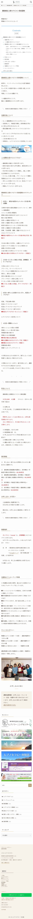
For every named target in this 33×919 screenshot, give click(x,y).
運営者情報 (3, 848)
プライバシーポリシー (6, 847)
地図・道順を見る (5, 862)
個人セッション (4, 878)
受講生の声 (3, 885)
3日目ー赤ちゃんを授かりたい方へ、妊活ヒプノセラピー (19, 52)
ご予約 (2, 875)
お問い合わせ (4, 902)
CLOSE (16, 33)
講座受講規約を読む (10, 705)
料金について (8, 57)
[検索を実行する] (30, 785)
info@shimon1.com (6, 907)
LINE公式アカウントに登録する (16, 895)
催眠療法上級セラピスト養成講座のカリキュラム (17, 44)
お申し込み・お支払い (10, 61)
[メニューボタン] (2, 2)
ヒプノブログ (8, 796)
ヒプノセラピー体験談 (10, 807)
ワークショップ (8, 800)
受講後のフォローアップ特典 (12, 66)
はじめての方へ (4, 877)
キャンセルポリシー (9, 68)
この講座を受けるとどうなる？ (12, 42)
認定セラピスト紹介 (10, 811)
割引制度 (7, 59)
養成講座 (7, 803)
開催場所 (7, 64)
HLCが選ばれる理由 (9, 818)
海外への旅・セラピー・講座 (12, 814)
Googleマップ (14, 553)
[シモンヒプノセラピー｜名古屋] (16, 2)
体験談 (2, 883)
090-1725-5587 (4, 904)
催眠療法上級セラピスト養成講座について (14, 37)
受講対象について (9, 40)
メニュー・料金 (4, 881)
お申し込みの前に (8, 71)
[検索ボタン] (31, 2)
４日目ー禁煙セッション (11, 54)
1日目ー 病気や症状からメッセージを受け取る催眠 (18, 46)
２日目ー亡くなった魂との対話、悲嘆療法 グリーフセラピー (18, 49)
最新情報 (7, 821)
